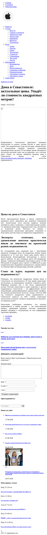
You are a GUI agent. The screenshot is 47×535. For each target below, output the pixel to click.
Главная (8, 3)
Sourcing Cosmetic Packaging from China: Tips (17, 443)
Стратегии (13, 54)
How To (12, 31)
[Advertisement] (23, 186)
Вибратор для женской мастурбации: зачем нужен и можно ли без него (24, 415)
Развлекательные (16, 72)
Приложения (10, 62)
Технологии (14, 42)
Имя (3, 382)
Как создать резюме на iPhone (13, 433)
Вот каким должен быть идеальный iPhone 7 (13, 509)
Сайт (3, 390)
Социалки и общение (18, 70)
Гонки (12, 50)
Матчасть (13, 40)
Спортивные (14, 56)
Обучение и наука (16, 76)
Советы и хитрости (17, 32)
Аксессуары (14, 36)
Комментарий (6, 364)
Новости (8, 27)
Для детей (13, 58)
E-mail (4, 386)
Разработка (14, 38)
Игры (7, 44)
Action (12, 46)
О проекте (9, 5)
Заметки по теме (16, 34)
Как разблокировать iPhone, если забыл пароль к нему (16, 526)
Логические (14, 52)
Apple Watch (9, 78)
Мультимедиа (15, 64)
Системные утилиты (17, 74)
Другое (12, 60)
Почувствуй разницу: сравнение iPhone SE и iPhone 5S (16, 491)
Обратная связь (11, 7)
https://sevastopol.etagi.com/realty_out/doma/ (16, 158)
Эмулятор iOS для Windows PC (9, 500)
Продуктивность (16, 68)
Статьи (7, 29)
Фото (12, 66)
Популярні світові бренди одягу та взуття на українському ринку (23, 424)
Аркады (13, 48)
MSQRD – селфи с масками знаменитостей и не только (16, 518)
